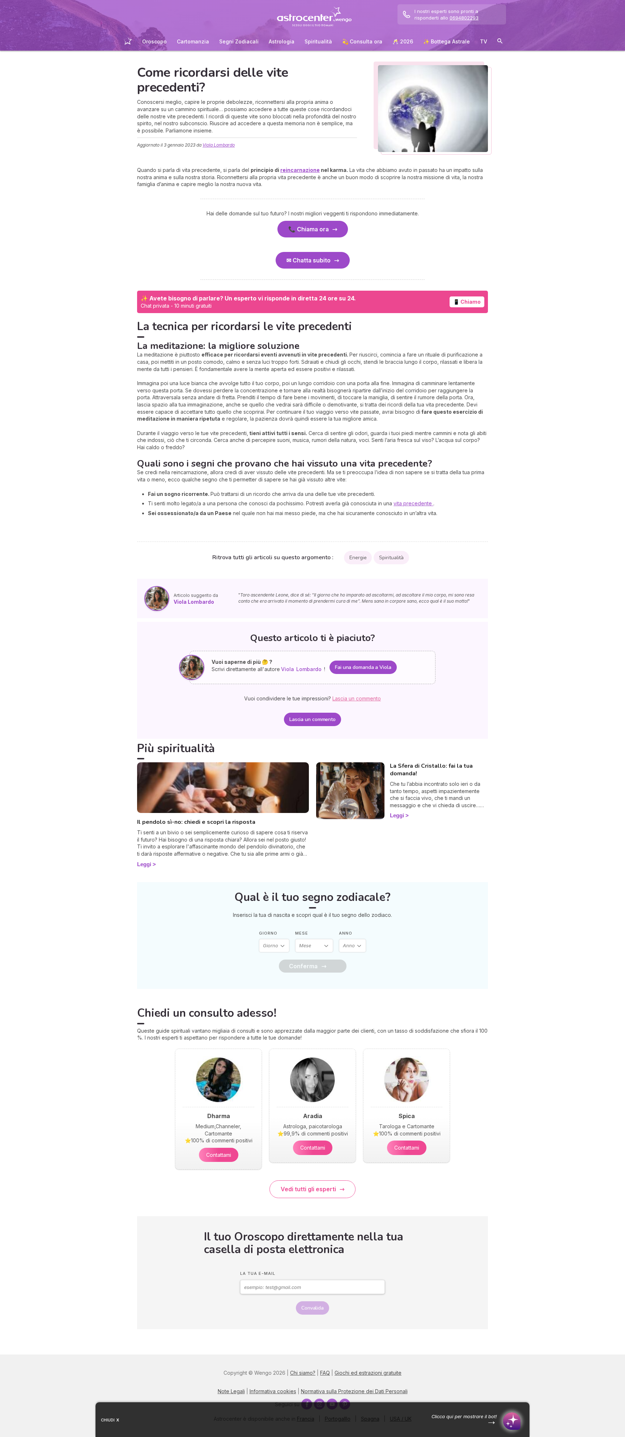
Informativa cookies (273, 1391)
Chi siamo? (302, 1373)
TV (483, 41)
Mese (301, 933)
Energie (357, 557)
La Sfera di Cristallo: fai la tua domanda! (431, 770)
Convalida (312, 1308)
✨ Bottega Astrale (446, 41)
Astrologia (281, 41)
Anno (345, 933)
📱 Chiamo (467, 302)
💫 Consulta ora (362, 41)
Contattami (218, 1155)
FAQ (325, 1373)
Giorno (268, 933)
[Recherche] (500, 42)
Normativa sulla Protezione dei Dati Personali (354, 1391)
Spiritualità (318, 41)
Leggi (144, 864)
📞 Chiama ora (308, 229)
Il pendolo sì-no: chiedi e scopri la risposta (196, 822)
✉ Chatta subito (308, 260)
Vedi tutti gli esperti (308, 1189)
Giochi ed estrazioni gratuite (368, 1373)
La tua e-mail (257, 1273)
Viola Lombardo (219, 145)
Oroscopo (154, 41)
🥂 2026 (402, 41)
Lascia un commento (312, 719)
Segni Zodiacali (239, 41)
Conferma (303, 966)
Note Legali (231, 1391)
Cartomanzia (193, 41)
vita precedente (413, 503)
